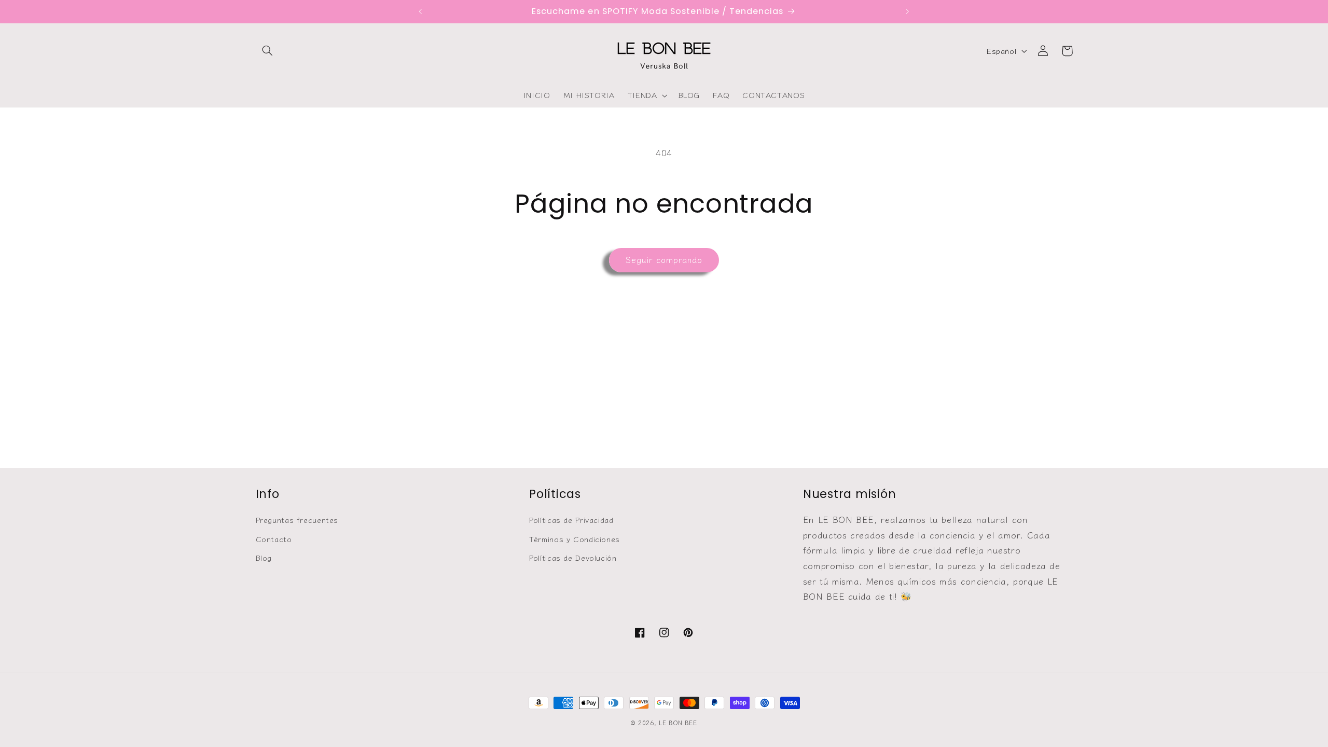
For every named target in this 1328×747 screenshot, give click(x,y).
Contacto (274, 538)
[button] (268, 51)
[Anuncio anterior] (420, 11)
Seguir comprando (664, 260)
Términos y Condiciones (574, 538)
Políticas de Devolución (573, 557)
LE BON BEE (678, 722)
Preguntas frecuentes (297, 519)
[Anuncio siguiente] (907, 11)
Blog (264, 557)
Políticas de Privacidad (571, 519)
